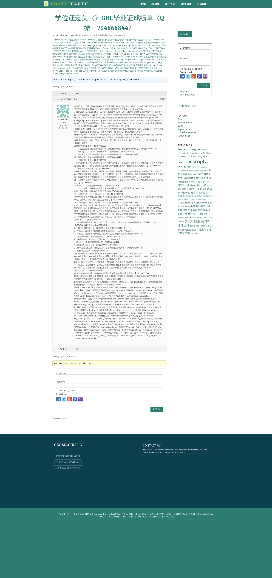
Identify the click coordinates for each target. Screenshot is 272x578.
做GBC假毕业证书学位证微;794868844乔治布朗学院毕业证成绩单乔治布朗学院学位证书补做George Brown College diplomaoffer (107, 52)
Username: (61, 373)
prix (180, 162)
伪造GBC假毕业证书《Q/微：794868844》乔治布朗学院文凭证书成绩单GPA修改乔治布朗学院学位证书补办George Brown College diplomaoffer (109, 49)
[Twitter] (64, 401)
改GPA (194, 192)
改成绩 (202, 192)
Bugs (180, 125)
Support (186, 3)
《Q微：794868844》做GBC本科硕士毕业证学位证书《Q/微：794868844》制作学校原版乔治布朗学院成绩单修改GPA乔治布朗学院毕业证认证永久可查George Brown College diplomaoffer (109, 44)
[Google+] (69, 401)
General (73, 35)
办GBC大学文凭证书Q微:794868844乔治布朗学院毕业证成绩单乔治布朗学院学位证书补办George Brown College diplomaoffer (107, 55)
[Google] (75, 401)
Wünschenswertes (187, 132)
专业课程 (204, 171)
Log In (156, 409)
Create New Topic (187, 105)
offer (195, 156)
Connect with (62, 394)
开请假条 (202, 188)
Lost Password (187, 94)
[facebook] (225, 4)
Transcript (126, 45)
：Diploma (195, 233)
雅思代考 (203, 229)
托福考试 (185, 192)
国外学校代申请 (198, 185)
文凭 (208, 192)
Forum (183, 452)
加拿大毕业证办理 (198, 178)
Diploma (190, 153)
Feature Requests (187, 122)
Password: (60, 381)
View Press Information (68, 467)
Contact (170, 3)
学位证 (185, 188)
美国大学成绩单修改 (201, 202)
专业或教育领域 (195, 171)
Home (142, 3)
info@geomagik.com (68, 455)
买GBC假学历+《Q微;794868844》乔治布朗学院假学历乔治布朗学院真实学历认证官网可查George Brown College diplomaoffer (109, 47)
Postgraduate (203, 156)
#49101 (162, 99)
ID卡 (190, 156)
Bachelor (187, 149)
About (155, 3)
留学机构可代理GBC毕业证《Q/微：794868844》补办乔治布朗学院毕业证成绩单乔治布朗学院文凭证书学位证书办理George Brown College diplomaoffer (109, 62)
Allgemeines (184, 129)
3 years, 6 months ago (112, 79)
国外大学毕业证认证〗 (194, 182)
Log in (55, 418)
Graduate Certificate (202, 153)
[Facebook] (58, 401)
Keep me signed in (67, 390)
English (201, 3)
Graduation (182, 156)
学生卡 (192, 188)
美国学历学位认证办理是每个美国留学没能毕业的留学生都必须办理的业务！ (194, 209)
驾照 (187, 233)
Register (63, 418)
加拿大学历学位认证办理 (194, 172)
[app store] (212, 4)
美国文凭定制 (192, 221)
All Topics (64, 35)
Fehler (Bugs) (184, 135)
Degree (196, 149)
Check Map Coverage (68, 462)
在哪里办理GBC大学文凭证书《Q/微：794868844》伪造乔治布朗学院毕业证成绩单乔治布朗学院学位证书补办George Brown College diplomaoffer (109, 58)
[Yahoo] (80, 401)
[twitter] (218, 4)
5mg (180, 149)
